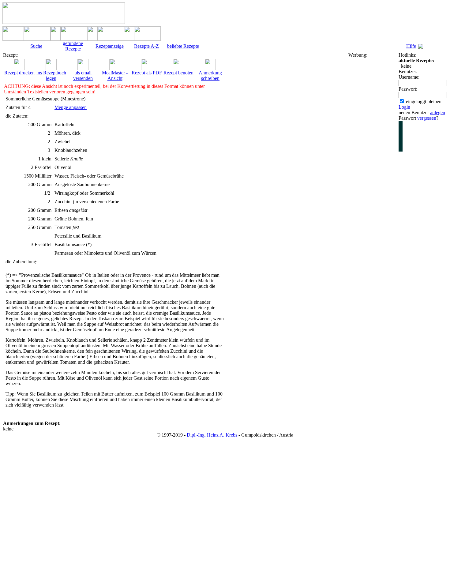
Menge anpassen (70, 107)
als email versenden (83, 75)
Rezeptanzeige (110, 46)
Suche (36, 46)
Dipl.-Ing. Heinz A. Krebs (212, 434)
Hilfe (411, 46)
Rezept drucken (19, 72)
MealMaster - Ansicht (115, 75)
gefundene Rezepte (73, 46)
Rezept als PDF (147, 72)
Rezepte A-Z (146, 46)
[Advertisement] (372, 150)
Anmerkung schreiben (210, 75)
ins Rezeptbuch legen (51, 75)
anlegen (437, 112)
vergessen (426, 118)
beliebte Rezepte (183, 46)
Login (404, 107)
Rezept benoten (178, 72)
